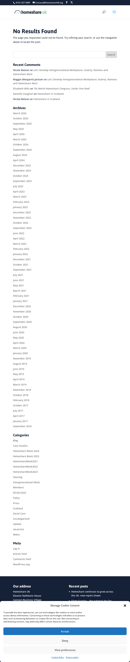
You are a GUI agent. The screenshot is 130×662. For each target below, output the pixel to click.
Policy (16, 498)
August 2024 (20, 155)
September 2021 (22, 269)
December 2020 (22, 306)
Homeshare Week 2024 (26, 451)
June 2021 (18, 280)
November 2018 (22, 389)
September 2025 (22, 123)
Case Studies (20, 445)
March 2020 (19, 348)
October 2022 (20, 222)
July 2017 (18, 410)
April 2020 (19, 342)
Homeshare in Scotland (50, 93)
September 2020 (22, 321)
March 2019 (19, 384)
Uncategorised (21, 518)
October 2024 (20, 144)
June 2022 (18, 233)
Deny (65, 640)
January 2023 (20, 207)
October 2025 (20, 118)
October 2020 (20, 316)
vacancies (18, 529)
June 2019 (18, 369)
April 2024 (19, 160)
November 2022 (22, 217)
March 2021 (19, 290)
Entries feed (20, 553)
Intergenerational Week (26, 482)
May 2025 (18, 128)
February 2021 (21, 295)
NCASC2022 (19, 492)
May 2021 (18, 285)
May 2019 (18, 374)
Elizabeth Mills (21, 88)
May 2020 (18, 337)
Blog (15, 440)
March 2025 (19, 139)
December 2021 (22, 259)
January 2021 (20, 301)
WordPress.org (21, 564)
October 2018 (20, 395)
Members (18, 487)
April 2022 (19, 238)
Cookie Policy (58, 657)
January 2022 (20, 254)
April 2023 (19, 191)
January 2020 (20, 353)
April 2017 (19, 415)
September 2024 (22, 149)
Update (17, 524)
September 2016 (22, 426)
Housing (17, 477)
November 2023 (22, 170)
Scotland (18, 508)
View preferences (65, 650)
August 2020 (20, 327)
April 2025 (19, 134)
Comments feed (22, 559)
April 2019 (19, 379)
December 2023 (22, 165)
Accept (65, 631)
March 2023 (19, 196)
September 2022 (22, 228)
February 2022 (21, 248)
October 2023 (20, 175)
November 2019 (22, 358)
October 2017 (20, 405)
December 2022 (22, 212)
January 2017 (20, 421)
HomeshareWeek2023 (25, 471)
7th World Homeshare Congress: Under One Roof (62, 88)
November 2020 (22, 311)
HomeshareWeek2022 (25, 466)
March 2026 (19, 113)
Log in (16, 548)
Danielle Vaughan (23, 93)
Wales (16, 534)
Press (16, 503)
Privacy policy (72, 657)
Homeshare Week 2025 (26, 456)
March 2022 (19, 243)
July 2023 (18, 186)
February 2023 (21, 201)
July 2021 (18, 275)
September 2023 (22, 181)
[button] (125, 605)
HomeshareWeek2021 (25, 461)
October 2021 (20, 264)
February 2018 (21, 400)
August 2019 (20, 363)
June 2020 (18, 332)
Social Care (19, 513)
